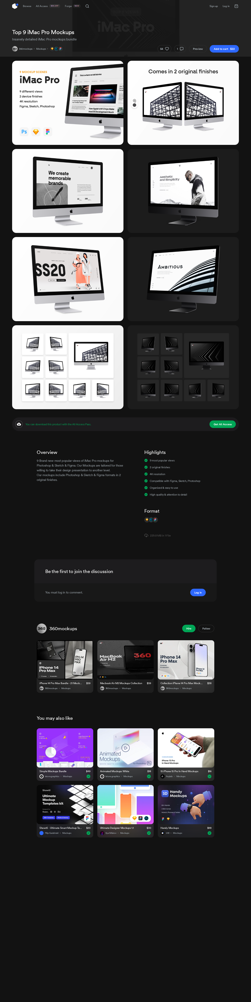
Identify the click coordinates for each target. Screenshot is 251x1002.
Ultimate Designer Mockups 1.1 (117, 827)
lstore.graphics (52, 776)
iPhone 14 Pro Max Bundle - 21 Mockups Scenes (60, 683)
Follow (206, 628)
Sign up (214, 6)
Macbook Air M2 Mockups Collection (121, 683)
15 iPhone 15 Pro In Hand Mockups (179, 771)
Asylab (169, 776)
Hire (188, 628)
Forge (72, 6)
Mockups (41, 48)
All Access (47, 6)
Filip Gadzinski (52, 833)
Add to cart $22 (224, 49)
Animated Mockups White (114, 771)
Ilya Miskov (111, 833)
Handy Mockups (170, 827)
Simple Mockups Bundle (52, 771)
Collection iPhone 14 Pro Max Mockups (182, 683)
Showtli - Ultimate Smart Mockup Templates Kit (60, 827)
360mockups (25, 48)
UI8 (167, 833)
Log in (226, 6)
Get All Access (223, 424)
